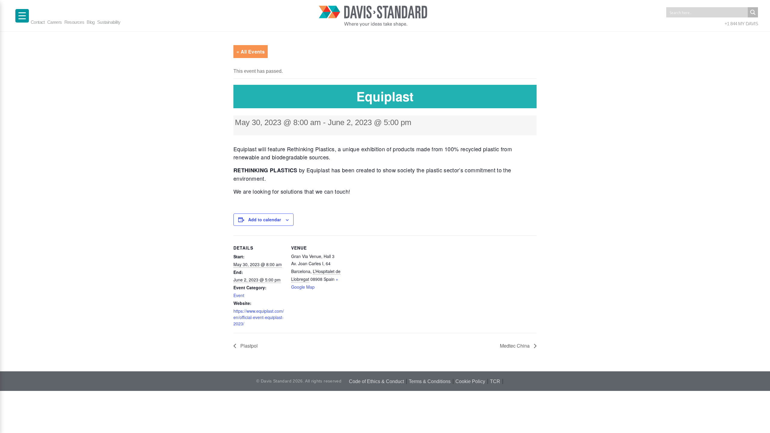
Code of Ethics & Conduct (376, 381)
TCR (495, 381)
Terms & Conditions (430, 381)
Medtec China (515, 345)
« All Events (250, 51)
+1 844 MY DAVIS (741, 23)
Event (238, 295)
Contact (38, 22)
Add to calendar (264, 219)
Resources (74, 22)
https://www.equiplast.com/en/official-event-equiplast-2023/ (258, 317)
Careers (54, 22)
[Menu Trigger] (22, 16)
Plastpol (248, 345)
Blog (91, 22)
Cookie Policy (470, 381)
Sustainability (109, 22)
